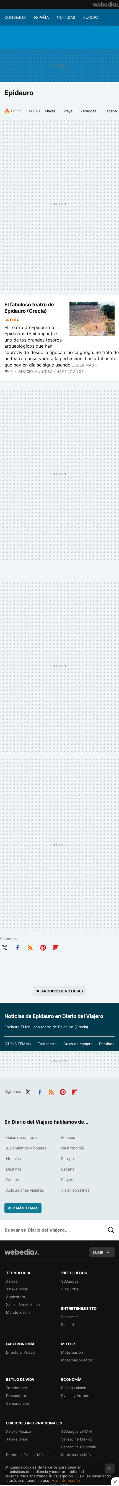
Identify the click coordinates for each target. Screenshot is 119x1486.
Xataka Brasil (17, 1439)
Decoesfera (16, 1395)
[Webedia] (106, 4)
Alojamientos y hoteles (26, 1148)
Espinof (67, 1324)
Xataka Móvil (17, 1289)
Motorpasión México (79, 1454)
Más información (65, 1480)
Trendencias (16, 1388)
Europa (91, 17)
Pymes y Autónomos (79, 1395)
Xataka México (18, 1431)
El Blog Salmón (73, 1388)
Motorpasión (72, 1352)
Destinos (106, 1044)
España (41, 17)
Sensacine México (76, 1439)
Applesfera (15, 1297)
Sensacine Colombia (78, 1447)
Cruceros (14, 1179)
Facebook (17, 946)
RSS (30, 946)
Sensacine (70, 1317)
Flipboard (55, 946)
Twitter (4, 946)
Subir (98, 1252)
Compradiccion (19, 1403)
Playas (50, 111)
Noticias (66, 17)
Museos (68, 1137)
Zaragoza (88, 111)
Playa (68, 111)
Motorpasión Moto (77, 1360)
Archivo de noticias (62, 991)
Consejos (15, 17)
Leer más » (86, 365)
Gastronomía (72, 1148)
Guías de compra (77, 1044)
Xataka (11, 1281)
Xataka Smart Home (23, 1304)
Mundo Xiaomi (18, 1312)
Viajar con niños (75, 1190)
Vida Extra (70, 1289)
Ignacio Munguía (35, 371)
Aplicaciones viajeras (25, 1190)
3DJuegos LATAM (76, 1431)
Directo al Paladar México (28, 1454)
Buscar (111, 1230)
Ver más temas (22, 1208)
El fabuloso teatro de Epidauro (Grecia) (29, 308)
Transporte (47, 1044)
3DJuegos (70, 1281)
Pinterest (43, 946)
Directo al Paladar (21, 1352)
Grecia (11, 320)
